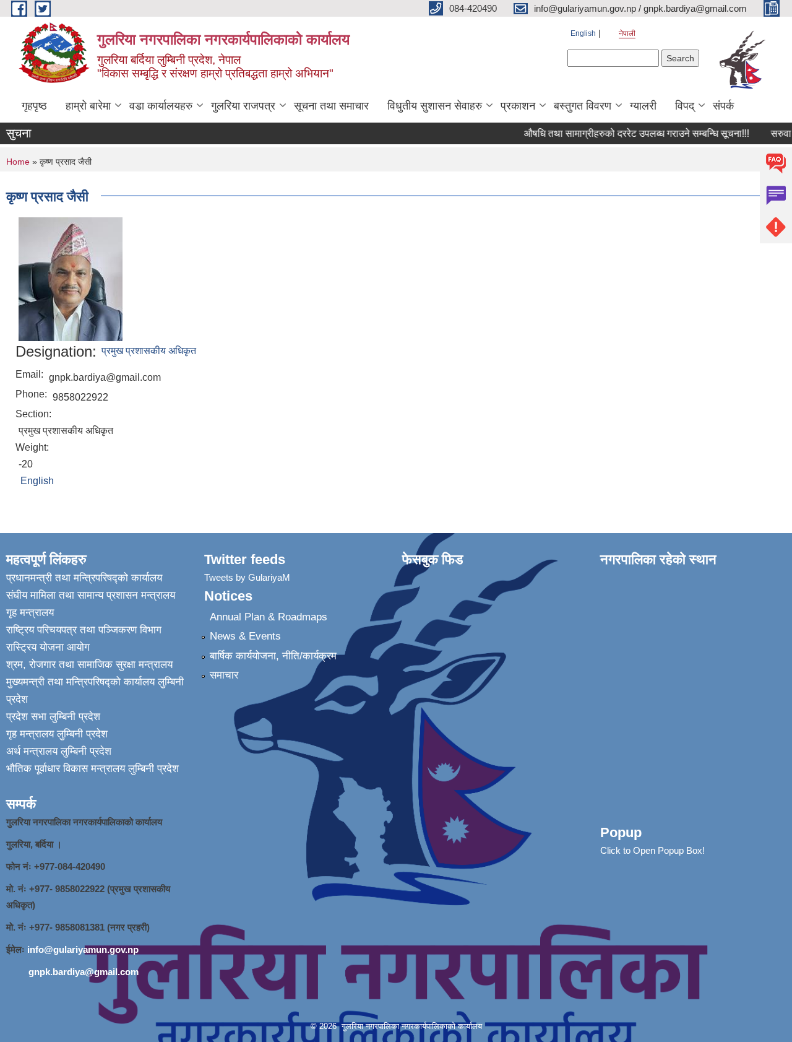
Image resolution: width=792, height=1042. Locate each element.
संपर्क (723, 106)
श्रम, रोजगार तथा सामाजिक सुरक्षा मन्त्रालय (89, 665)
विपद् (684, 106)
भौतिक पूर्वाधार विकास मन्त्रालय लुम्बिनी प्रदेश (92, 769)
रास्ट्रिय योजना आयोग (48, 647)
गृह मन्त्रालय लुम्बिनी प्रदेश (57, 734)
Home (18, 162)
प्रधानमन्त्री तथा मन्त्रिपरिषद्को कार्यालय (84, 578)
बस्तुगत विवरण (582, 106)
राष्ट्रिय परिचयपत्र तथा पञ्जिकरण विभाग (83, 630)
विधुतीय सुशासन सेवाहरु (434, 106)
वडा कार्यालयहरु (160, 106)
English (583, 33)
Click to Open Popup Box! (652, 850)
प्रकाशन (518, 106)
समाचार (224, 675)
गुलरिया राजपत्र (243, 106)
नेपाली (627, 33)
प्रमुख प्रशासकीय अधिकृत (148, 350)
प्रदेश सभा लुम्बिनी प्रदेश (53, 717)
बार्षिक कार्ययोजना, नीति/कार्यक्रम (273, 656)
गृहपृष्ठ (34, 106)
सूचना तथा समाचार (331, 106)
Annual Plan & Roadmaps (268, 617)
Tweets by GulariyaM (247, 577)
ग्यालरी (643, 106)
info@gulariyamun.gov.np (83, 949)
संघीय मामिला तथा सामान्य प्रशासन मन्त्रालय (90, 595)
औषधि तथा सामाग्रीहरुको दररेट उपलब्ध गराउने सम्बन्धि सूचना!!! (628, 133)
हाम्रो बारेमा (88, 106)
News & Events (245, 636)
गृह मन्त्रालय (30, 613)
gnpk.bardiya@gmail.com (83, 971)
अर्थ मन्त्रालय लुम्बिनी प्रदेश (58, 751)
